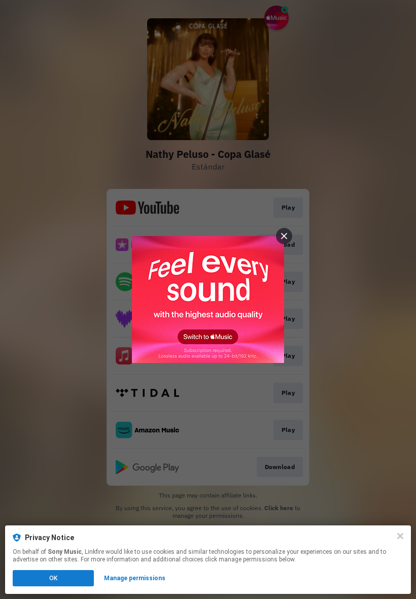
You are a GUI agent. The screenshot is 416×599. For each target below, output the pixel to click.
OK (53, 578)
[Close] (400, 536)
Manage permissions (134, 578)
